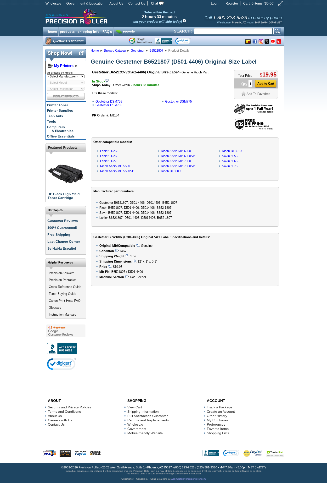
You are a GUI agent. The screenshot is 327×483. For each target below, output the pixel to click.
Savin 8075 (229, 166)
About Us (116, 3)
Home (95, 50)
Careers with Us (60, 420)
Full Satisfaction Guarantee (148, 416)
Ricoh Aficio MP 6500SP (178, 156)
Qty (244, 84)
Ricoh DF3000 (170, 171)
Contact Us (136, 3)
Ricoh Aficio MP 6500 (176, 151)
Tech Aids (55, 116)
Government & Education (85, 3)
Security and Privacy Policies (69, 407)
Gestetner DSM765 (109, 105)
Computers (60, 129)
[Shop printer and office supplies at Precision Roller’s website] (101, 16)
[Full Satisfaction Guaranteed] (254, 112)
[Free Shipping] (254, 129)
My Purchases (217, 420)
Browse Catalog (115, 50)
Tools (51, 121)
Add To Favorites (258, 94)
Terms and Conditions (64, 411)
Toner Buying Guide (62, 294)
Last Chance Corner (63, 241)
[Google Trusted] (140, 41)
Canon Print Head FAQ (64, 300)
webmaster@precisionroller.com (188, 479)
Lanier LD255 (109, 151)
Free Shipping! (59, 234)
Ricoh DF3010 (232, 151)
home (52, 31)
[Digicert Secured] (61, 364)
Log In (215, 3)
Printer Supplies (60, 110)
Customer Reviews (62, 221)
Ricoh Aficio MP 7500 (176, 161)
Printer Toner (57, 105)
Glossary (55, 307)
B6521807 (156, 50)
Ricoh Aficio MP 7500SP (178, 166)
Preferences (216, 424)
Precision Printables (63, 280)
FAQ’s (107, 31)
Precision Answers (61, 273)
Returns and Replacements (148, 420)
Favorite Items (218, 429)
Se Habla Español (61, 248)
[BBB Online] (163, 41)
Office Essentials (61, 136)
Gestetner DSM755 (109, 101)
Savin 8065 (229, 161)
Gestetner (137, 50)
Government (136, 429)
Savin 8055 (229, 156)
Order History (217, 416)
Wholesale (53, 3)
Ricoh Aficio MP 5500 (115, 166)
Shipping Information (143, 411)
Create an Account (221, 411)
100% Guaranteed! (62, 228)
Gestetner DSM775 (178, 101)
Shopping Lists (218, 433)
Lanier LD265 (109, 156)
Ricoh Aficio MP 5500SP (117, 171)
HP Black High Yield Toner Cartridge (64, 196)
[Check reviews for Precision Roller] (65, 330)
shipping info (89, 31)
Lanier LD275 (109, 161)
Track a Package (219, 407)
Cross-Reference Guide (65, 287)
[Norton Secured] (186, 41)
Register (232, 3)
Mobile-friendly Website (145, 433)
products (67, 31)
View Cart (134, 407)
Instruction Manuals (62, 314)
